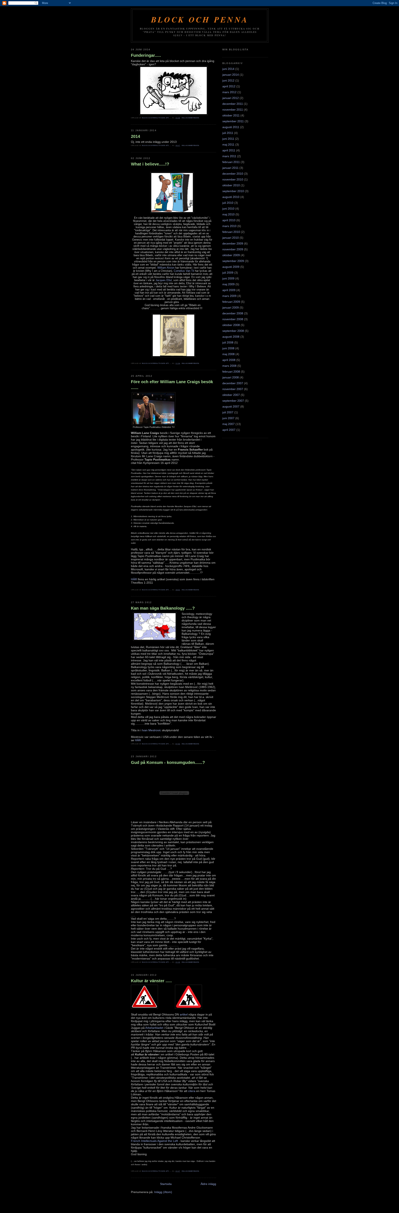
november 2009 (232, 249)
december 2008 (232, 313)
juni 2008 (228, 348)
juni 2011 (228, 138)
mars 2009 (229, 296)
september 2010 (233, 191)
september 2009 (233, 261)
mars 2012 (229, 92)
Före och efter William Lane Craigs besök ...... (172, 384)
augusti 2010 (230, 197)
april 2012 (228, 86)
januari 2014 (230, 74)
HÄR (134, 579)
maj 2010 (228, 214)
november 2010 (232, 179)
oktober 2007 (231, 395)
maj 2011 (228, 144)
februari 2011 (231, 162)
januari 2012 (230, 98)
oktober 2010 (231, 185)
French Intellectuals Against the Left (154, 1141)
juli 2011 (227, 133)
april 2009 (228, 290)
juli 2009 (227, 272)
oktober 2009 (231, 255)
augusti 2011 (230, 127)
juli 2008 (227, 342)
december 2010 (232, 173)
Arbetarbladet (154, 1027)
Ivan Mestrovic (151, 730)
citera (191, 1091)
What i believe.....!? (150, 164)
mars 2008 (229, 365)
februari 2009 (231, 301)
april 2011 (228, 150)
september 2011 (233, 121)
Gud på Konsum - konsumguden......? (168, 762)
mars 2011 (229, 156)
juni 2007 (228, 418)
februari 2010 (231, 231)
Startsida (166, 1184)
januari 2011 (230, 167)
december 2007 (232, 383)
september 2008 (233, 330)
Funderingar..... (146, 55)
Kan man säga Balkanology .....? (163, 608)
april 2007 (228, 429)
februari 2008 (231, 371)
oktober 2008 (231, 325)
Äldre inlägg (208, 1184)
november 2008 (232, 319)
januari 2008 (230, 377)
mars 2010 (229, 226)
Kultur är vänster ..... (151, 980)
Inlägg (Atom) (163, 1192)
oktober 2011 (231, 115)
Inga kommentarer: (191, 118)
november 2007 (232, 389)
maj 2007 (228, 424)
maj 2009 (228, 284)
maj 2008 (228, 354)
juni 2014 (228, 68)
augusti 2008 (230, 336)
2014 (135, 136)
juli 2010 (227, 202)
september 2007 (233, 400)
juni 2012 (228, 80)
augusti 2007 (230, 406)
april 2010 (228, 220)
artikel (184, 1014)
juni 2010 (228, 208)
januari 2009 (230, 307)
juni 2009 (228, 278)
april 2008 (228, 360)
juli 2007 (227, 412)
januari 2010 (230, 237)
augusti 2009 (230, 266)
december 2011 (232, 103)
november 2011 (232, 109)
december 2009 (232, 243)
